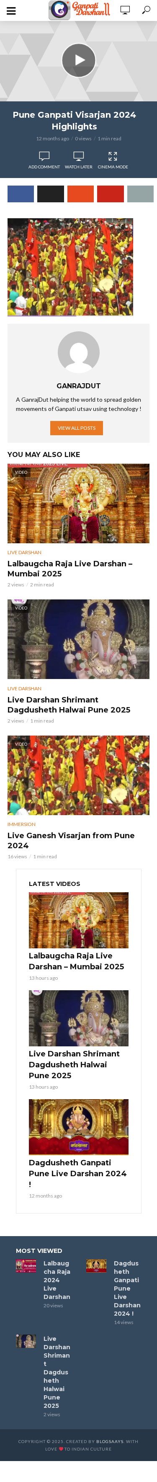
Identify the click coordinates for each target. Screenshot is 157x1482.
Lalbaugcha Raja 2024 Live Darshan (57, 1280)
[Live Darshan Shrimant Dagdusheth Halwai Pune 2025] (79, 1018)
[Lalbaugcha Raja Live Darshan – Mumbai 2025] (79, 920)
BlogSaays (110, 1441)
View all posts (76, 428)
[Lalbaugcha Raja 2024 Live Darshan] (26, 1266)
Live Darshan (24, 552)
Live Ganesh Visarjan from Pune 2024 (71, 840)
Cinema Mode (113, 166)
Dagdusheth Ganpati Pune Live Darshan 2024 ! (78, 1173)
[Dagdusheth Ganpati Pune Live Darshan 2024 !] (79, 1127)
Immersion (22, 824)
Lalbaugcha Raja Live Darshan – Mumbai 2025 (70, 568)
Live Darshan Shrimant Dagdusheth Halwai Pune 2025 (69, 705)
